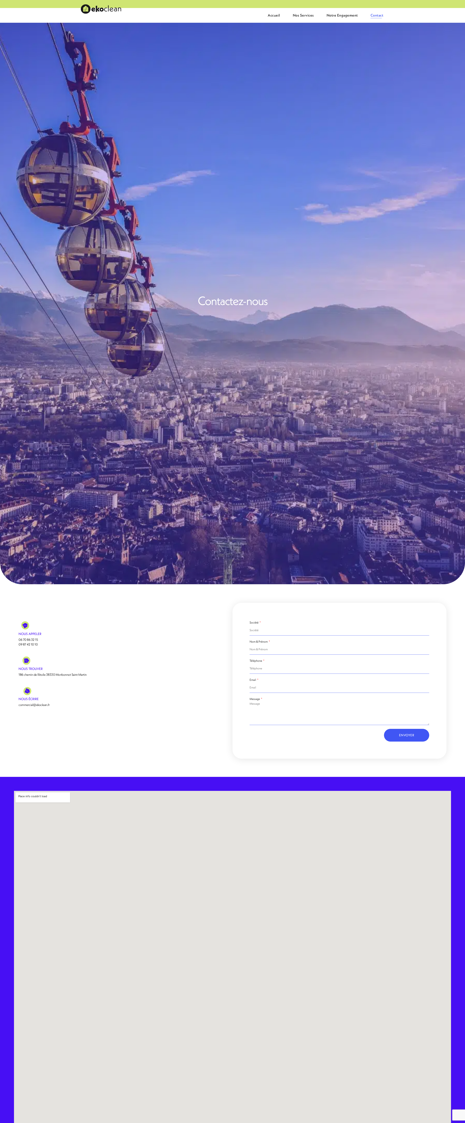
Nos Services (303, 15)
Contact (377, 15)
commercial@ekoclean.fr (34, 705)
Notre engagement (342, 15)
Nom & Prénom (259, 641)
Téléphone (256, 660)
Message (255, 699)
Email (253, 680)
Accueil (274, 15)
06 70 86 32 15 (28, 640)
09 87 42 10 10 (28, 644)
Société (254, 622)
